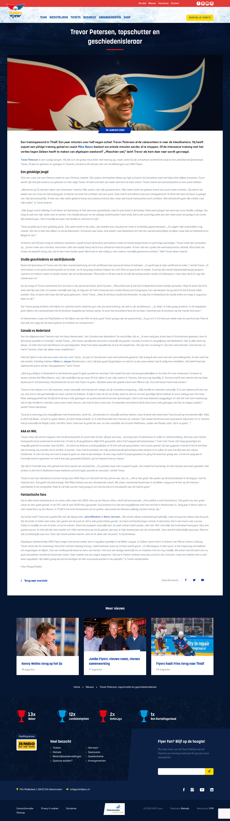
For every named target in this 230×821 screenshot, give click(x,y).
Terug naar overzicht (35, 581)
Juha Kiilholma (92, 517)
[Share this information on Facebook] (186, 580)
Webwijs (185, 808)
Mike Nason (85, 147)
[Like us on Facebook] (198, 3)
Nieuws (90, 687)
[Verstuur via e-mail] (202, 580)
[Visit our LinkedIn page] (211, 3)
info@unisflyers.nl (80, 789)
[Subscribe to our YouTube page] (207, 3)
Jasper (67, 361)
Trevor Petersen (29, 160)
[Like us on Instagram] (203, 3)
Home (77, 687)
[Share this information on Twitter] (194, 580)
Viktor (56, 361)
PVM (211, 808)
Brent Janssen (112, 517)
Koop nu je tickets (200, 17)
